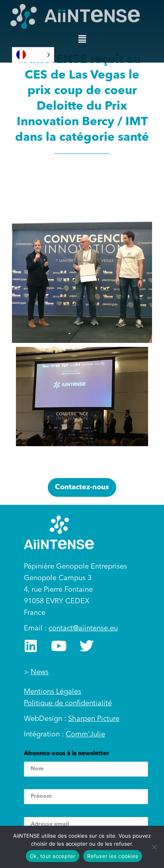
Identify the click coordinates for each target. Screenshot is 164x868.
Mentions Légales (52, 691)
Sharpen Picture (93, 718)
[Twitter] (87, 646)
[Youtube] (59, 646)
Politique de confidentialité (68, 703)
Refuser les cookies (112, 856)
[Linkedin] (31, 646)
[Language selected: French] (33, 55)
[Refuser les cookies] (154, 847)
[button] (82, 39)
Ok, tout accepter (52, 856)
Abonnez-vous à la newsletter (66, 754)
